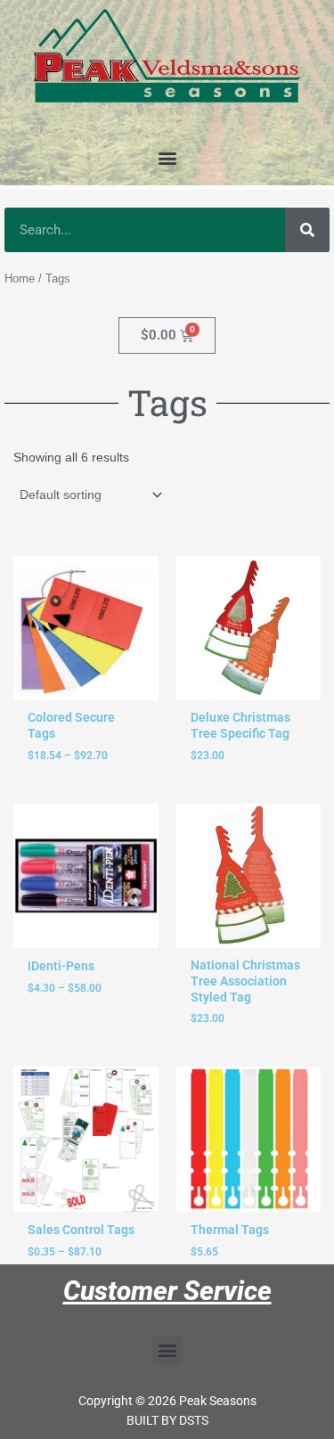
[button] (167, 157)
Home (19, 279)
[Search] (307, 230)
